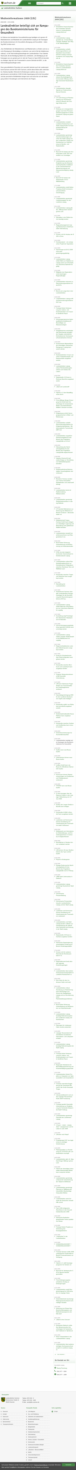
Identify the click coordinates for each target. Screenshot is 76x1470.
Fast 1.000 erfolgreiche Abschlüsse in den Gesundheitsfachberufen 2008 (64, 1209)
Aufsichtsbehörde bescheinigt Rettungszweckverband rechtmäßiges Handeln (65, 1300)
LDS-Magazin (31, 1411)
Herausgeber (5, 1394)
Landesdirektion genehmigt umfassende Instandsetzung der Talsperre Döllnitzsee (64, 1179)
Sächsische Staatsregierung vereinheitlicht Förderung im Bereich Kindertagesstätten (64, 944)
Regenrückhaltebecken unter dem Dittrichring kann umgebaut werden (64, 647)
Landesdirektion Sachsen (13, 8)
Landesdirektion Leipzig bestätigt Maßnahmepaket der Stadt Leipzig (65, 1046)
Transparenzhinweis (8, 1424)
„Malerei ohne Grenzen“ (63, 1319)
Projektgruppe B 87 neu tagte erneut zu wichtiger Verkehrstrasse (64, 1142)
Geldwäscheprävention (34, 1432)
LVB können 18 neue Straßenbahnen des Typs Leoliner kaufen (65, 851)
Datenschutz (6, 1419)
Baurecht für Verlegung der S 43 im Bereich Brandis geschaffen (64, 1272)
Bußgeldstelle (31, 1427)
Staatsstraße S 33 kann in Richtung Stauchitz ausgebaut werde (65, 379)
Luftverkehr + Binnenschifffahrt (35, 1449)
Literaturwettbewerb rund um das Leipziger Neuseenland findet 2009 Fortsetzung (64, 1096)
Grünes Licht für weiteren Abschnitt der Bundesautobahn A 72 (64, 953)
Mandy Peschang (62, 1368)
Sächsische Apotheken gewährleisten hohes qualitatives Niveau (65, 1219)
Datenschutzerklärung (40, 1465)
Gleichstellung (31, 1434)
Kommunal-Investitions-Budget (36, 1444)
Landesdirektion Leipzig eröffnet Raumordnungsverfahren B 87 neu (64, 300)
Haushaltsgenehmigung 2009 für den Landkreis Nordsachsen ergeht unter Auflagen (64, 696)
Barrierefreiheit (6, 1421)
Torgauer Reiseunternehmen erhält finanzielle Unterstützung (64, 676)
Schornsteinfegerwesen (34, 1454)
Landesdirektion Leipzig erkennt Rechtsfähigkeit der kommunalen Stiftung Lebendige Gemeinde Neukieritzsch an (64, 79)
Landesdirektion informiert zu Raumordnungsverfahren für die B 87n (64, 283)
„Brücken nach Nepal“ (62, 1134)
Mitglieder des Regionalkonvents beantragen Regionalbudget (64, 273)
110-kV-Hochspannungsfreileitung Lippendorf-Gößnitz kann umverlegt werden (65, 627)
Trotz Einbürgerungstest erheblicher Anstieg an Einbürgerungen (63, 1281)
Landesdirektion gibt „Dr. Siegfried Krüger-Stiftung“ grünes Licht (65, 1161)
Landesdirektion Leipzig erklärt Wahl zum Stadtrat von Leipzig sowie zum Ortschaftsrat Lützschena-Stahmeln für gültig (65, 262)
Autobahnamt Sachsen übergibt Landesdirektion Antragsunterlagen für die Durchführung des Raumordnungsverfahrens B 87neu (64, 595)
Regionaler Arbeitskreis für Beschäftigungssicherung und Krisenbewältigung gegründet (64, 1066)
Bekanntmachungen (33, 1424)
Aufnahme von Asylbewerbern (35, 1416)
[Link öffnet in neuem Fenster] (8, 4)
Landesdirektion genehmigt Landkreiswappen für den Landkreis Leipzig (64, 200)
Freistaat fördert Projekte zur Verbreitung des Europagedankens (64, 1228)
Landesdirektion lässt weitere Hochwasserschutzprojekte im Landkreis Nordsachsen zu (65, 972)
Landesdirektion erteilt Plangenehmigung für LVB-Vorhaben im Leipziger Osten (64, 1291)
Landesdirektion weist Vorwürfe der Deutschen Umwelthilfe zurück (64, 1200)
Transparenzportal (32, 1457)
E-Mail (56, 1411)
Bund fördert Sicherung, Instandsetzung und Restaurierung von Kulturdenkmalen (64, 544)
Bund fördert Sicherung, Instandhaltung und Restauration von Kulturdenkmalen (65, 1006)
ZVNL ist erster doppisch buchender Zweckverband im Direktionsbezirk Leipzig (64, 553)
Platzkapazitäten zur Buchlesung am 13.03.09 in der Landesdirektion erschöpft (64, 1151)
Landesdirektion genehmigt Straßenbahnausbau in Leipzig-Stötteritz (64, 501)
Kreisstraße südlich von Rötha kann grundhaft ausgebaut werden (65, 706)
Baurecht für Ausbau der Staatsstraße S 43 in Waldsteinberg (63, 179)
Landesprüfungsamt (33, 1447)
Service (3, 1408)
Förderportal (31, 1429)
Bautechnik (31, 1421)
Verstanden (68, 1464)
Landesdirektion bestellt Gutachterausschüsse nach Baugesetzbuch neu (64, 535)
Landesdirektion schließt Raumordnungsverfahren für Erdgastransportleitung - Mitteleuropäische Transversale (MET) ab (64, 426)
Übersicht (5, 1411)
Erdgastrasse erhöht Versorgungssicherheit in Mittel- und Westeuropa (64, 415)
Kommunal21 (31, 1442)
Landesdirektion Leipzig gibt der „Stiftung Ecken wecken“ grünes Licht (64, 209)
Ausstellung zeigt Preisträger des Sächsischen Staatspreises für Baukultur (64, 617)
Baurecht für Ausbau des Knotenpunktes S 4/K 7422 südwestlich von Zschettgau (65, 153)
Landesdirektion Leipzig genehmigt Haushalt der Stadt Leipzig (65, 886)
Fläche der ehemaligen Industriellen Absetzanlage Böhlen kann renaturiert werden (65, 1170)
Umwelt (30, 1460)
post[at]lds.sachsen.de (33, 1402)
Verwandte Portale (31, 1408)
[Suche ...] (62, 3)
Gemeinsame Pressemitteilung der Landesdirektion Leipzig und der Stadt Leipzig (64, 903)
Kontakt (5, 1414)
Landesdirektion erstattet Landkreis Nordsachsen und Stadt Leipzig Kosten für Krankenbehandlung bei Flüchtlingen (65, 125)
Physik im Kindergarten (63, 859)
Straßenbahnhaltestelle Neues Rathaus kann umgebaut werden (65, 715)
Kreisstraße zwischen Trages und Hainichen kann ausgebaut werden (64, 576)
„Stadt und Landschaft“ (63, 386)
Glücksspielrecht (32, 1437)
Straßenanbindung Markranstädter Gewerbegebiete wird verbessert (64, 471)
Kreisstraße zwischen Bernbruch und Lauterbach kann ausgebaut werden (64, 666)
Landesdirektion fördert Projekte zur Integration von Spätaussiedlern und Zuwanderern (65, 1076)
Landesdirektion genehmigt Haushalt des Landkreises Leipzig (64, 1117)
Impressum (5, 1416)
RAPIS (29, 1452)
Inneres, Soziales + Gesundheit (36, 1439)
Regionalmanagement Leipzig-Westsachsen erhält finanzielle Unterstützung (64, 226)
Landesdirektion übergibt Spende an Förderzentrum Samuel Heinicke (64, 90)
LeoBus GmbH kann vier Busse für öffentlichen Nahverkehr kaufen (65, 766)
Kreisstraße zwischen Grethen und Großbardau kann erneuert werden (65, 725)
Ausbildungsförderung (33, 1419)
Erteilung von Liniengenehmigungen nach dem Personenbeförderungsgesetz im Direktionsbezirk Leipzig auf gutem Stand (64, 112)
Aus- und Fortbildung (33, 1414)
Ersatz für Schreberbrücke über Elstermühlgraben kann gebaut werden (64, 657)
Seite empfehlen (56, 1408)
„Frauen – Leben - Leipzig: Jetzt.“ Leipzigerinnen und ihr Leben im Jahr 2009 (64, 1126)
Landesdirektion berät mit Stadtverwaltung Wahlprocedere (63, 491)
